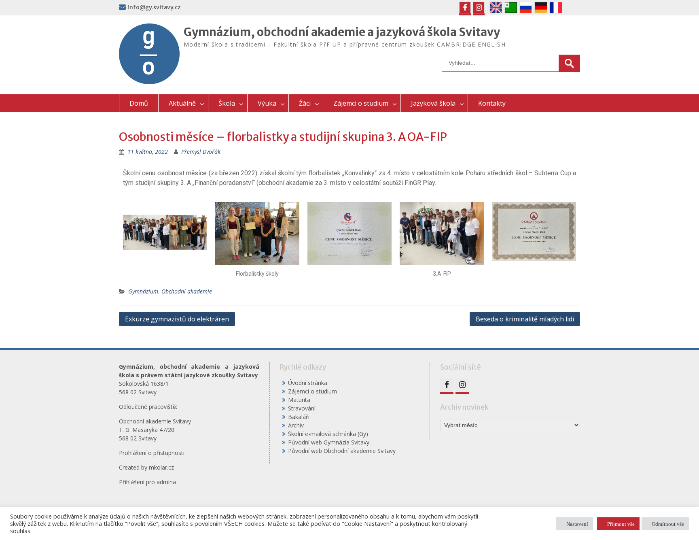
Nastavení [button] (577, 523)
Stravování (302, 408)
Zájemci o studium (360, 103)
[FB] (465, 7)
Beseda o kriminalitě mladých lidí (525, 319)
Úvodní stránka (307, 383)
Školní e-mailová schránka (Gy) (328, 434)
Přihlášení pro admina (147, 482)
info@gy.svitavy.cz (154, 7)
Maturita (299, 400)
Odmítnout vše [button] (668, 523)
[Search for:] (511, 62)
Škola (226, 103)
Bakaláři (298, 417)
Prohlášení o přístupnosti (151, 453)
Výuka (267, 103)
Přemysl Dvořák (200, 151)
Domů (138, 103)
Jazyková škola (433, 103)
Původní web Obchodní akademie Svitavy (342, 451)
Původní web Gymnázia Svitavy (328, 442)
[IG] (479, 7)
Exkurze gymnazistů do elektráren (177, 319)
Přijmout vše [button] (621, 523)
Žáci (305, 103)
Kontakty (492, 103)
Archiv (296, 425)
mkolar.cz (161, 467)
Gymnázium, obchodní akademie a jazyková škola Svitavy (342, 32)
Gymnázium (143, 291)
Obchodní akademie (186, 291)
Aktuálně (182, 103)
